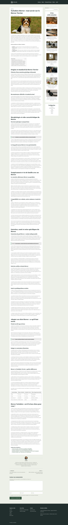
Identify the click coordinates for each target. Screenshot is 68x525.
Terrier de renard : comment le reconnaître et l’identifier (22, 448)
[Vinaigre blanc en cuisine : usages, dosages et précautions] (51, 81)
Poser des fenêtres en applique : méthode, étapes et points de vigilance (52, 62)
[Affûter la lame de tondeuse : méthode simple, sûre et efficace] (51, 32)
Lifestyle (52, 110)
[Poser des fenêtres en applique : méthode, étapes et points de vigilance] (51, 56)
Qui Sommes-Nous (33, 511)
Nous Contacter (32, 509)
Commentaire (12, 480)
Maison (53, 2)
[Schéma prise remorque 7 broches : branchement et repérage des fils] (51, 44)
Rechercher (47, 7)
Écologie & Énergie (48, 2)
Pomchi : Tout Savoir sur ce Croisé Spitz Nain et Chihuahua (22, 449)
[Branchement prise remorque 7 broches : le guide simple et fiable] (51, 93)
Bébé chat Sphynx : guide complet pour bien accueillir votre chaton (36, 472)
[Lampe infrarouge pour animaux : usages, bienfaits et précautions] (51, 20)
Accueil (11, 509)
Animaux (39, 2)
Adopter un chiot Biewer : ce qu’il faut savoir (18, 64)
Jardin (57, 2)
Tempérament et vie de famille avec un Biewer (18, 62)
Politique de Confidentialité (24, 509)
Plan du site (11, 515)
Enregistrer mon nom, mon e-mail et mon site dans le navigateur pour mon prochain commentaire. (24, 495)
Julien (12, 15)
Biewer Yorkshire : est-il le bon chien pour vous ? (19, 65)
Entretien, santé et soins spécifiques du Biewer (18, 63)
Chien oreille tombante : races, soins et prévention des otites (17, 472)
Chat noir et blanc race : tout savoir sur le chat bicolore (21, 452)
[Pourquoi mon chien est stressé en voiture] (51, 70)
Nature (43, 2)
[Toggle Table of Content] (25, 59)
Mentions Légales (22, 511)
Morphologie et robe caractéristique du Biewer (18, 61)
